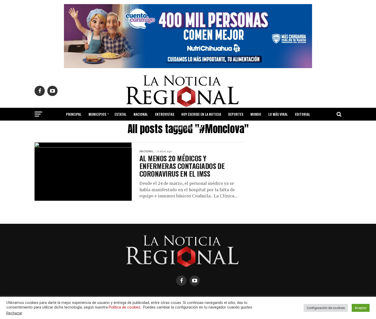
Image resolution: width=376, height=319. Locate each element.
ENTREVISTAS (164, 114)
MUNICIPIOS (97, 114)
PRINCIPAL (73, 114)
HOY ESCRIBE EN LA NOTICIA (201, 114)
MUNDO (255, 114)
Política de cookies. (125, 307)
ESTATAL (120, 114)
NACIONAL (141, 114)
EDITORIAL (302, 114)
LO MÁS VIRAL (278, 114)
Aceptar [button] (361, 308)
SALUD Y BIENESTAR (188, 127)
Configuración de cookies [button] (326, 308)
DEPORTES (235, 114)
